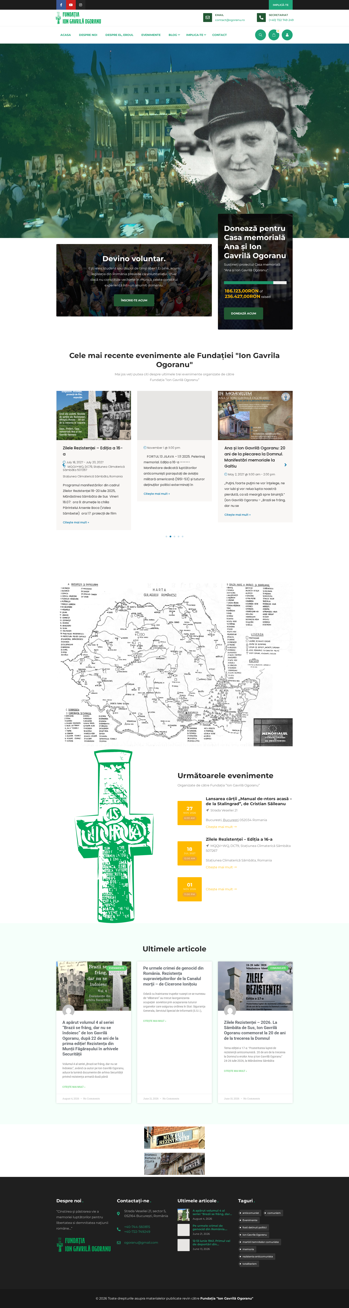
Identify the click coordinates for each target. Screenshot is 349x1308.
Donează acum (243, 313)
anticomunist (251, 1212)
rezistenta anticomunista (258, 1256)
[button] (166, 536)
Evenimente (250, 1220)
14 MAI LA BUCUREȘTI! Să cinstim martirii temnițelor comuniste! (250, 454)
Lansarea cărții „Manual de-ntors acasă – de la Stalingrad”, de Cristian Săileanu (249, 801)
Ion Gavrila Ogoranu (255, 1234)
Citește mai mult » (76, 493)
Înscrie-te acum (134, 300)
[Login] (287, 34)
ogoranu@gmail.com (141, 1242)
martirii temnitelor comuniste (261, 1241)
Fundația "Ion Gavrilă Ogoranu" (226, 1298)
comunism (274, 1212)
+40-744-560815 (137, 1227)
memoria (248, 1249)
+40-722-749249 (137, 1232)
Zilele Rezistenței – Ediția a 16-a (239, 839)
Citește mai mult (219, 827)
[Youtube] (71, 5)
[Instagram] (80, 5)
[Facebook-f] (61, 5)
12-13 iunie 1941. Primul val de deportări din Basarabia (211, 1244)
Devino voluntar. (134, 258)
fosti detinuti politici (255, 1227)
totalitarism (250, 1263)
